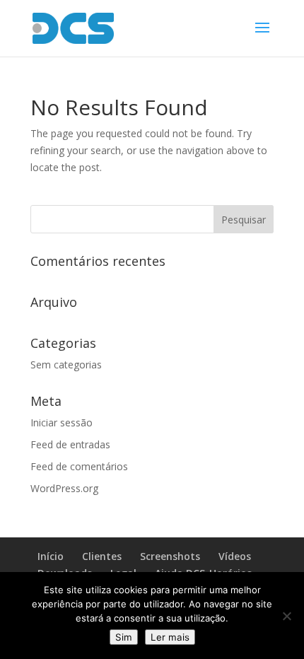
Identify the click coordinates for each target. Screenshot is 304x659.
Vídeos (234, 556)
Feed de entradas (70, 444)
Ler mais (170, 637)
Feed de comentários (79, 466)
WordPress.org (64, 488)
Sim (123, 637)
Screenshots (170, 556)
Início (50, 556)
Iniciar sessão (61, 422)
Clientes (102, 556)
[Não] (286, 616)
